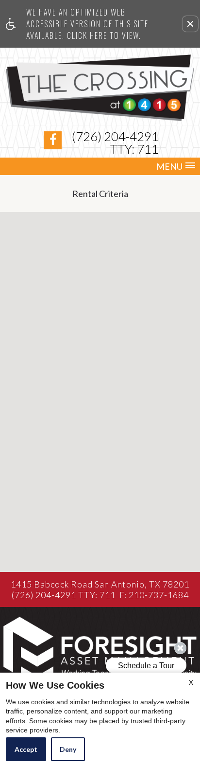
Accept (26, 749)
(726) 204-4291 (115, 142)
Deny (68, 749)
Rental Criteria (100, 193)
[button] (190, 24)
